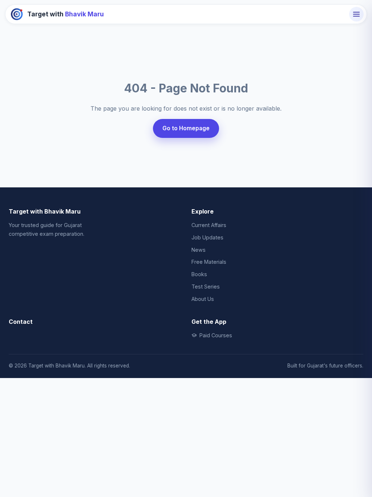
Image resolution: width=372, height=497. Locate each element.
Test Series (205, 286)
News (198, 250)
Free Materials (208, 262)
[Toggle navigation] (356, 14)
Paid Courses (215, 335)
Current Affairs (208, 225)
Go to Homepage (186, 128)
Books (199, 274)
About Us (202, 299)
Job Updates (207, 237)
